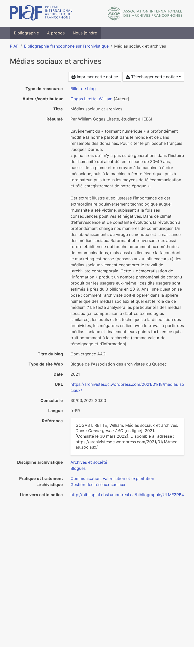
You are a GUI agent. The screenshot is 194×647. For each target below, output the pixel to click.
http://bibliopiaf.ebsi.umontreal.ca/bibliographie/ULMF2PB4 (127, 494)
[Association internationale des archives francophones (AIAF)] (144, 13)
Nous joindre (85, 32)
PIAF (14, 46)
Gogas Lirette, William (91, 98)
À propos (56, 32)
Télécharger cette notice (154, 76)
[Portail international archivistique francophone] (41, 13)
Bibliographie (26, 32)
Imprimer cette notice (97, 76)
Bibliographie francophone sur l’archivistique (66, 46)
